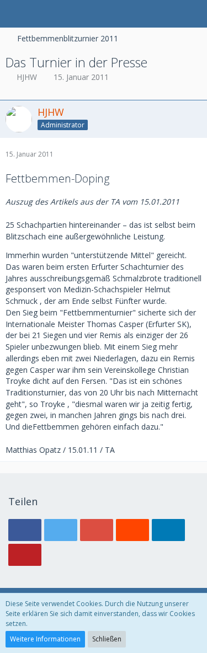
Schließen (106, 639)
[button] (14, 14)
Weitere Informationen (45, 639)
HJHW (27, 77)
